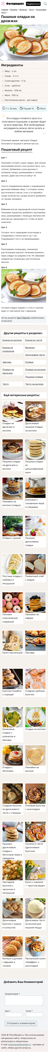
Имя (8, 1011)
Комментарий (12, 994)
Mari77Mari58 (23, 318)
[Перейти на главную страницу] (15, 4)
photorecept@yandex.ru (19, 1044)
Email (29, 1011)
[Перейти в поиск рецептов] (45, 4)
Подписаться (33, 4)
